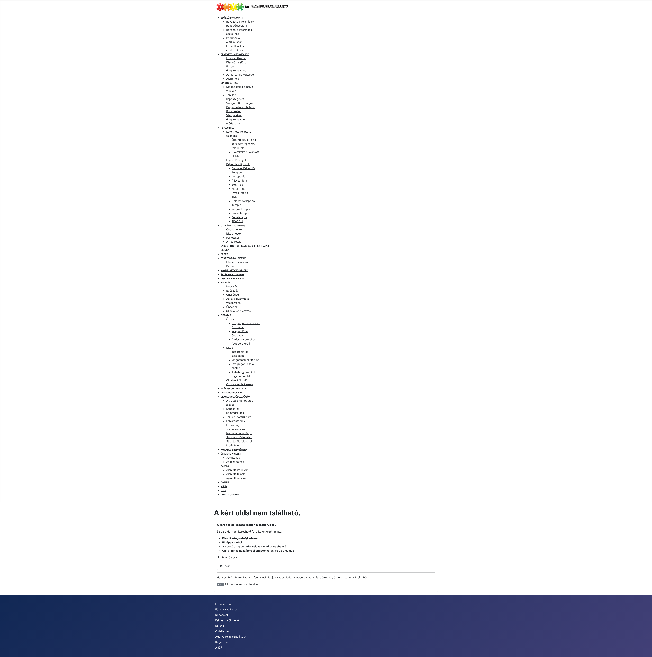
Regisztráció (223, 642)
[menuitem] (233, 17)
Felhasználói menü (227, 620)
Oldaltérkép (222, 631)
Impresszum (223, 604)
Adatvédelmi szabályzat (230, 636)
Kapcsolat (221, 615)
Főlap (227, 566)
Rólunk (219, 625)
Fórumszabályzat (226, 609)
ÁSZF (218, 647)
